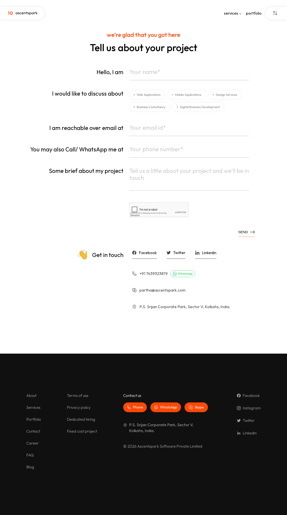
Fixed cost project (82, 431)
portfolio (254, 13)
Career (32, 443)
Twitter (249, 420)
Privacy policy (79, 407)
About (31, 395)
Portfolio (33, 419)
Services (33, 407)
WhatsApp (185, 274)
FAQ (30, 455)
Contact (33, 431)
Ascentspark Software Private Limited (169, 446)
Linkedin (250, 433)
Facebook (251, 395)
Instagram (252, 408)
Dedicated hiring (81, 419)
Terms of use (77, 395)
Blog (30, 466)
